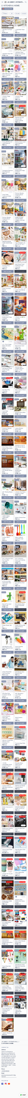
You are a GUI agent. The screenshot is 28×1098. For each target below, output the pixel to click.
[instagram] (5, 1084)
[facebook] (2, 1084)
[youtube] (9, 1084)
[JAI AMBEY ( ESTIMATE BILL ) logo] (5, 2)
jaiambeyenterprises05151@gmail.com (8, 1075)
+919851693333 (5, 1071)
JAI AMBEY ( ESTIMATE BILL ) (15, 2)
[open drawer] (2, 2)
